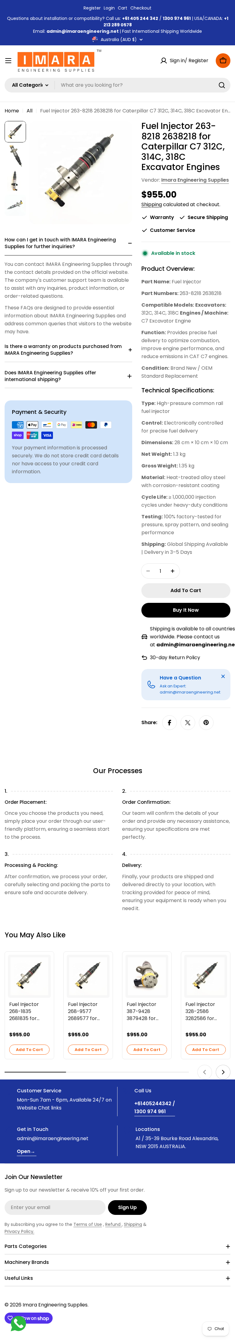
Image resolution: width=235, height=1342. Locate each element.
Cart (122, 8)
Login (109, 8)
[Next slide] (223, 1072)
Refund (113, 1224)
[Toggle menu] (8, 60)
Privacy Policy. (19, 1231)
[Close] (223, 676)
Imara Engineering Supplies (195, 179)
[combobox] (117, 85)
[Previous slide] (204, 1072)
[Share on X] (188, 722)
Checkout (140, 8)
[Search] (222, 85)
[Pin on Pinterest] (206, 722)
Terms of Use (87, 1224)
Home (12, 110)
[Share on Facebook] (169, 722)
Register (92, 8)
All (29, 110)
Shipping (151, 204)
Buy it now (186, 610)
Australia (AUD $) (119, 39)
